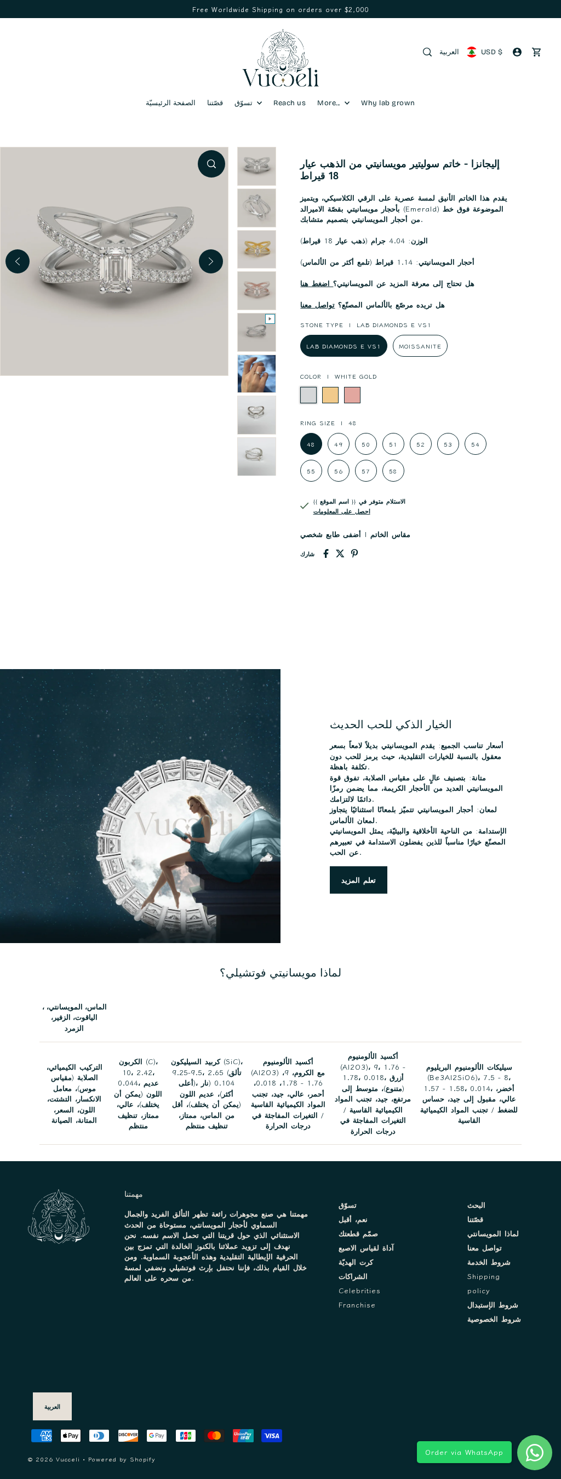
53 (448, 443)
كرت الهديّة (356, 1262)
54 (475, 443)
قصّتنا (475, 1219)
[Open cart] (536, 52)
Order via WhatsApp (464, 1452)
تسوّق (348, 1205)
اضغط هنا (316, 283)
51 (393, 443)
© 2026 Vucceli (54, 1458)
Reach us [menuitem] (289, 103)
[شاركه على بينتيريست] (354, 553)
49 (338, 443)
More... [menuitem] (329, 103)
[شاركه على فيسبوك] (326, 553)
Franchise (357, 1304)
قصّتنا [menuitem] (215, 103)
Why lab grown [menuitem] (388, 103)
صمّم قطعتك (358, 1233)
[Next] (211, 261)
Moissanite (420, 345)
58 (393, 470)
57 (366, 470)
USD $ (491, 52)
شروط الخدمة (489, 1262)
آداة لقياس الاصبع (366, 1247)
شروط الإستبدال (492, 1304)
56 (338, 470)
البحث (476, 1205)
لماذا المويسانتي (493, 1233)
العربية (449, 52)
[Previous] (17, 261)
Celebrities (360, 1290)
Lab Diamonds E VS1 (343, 345)
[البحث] (427, 52)
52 (420, 443)
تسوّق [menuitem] (244, 103)
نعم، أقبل (353, 1219)
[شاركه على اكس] (340, 553)
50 (366, 443)
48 (311, 443)
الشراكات (353, 1276)
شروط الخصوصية (494, 1319)
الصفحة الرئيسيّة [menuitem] (171, 103)
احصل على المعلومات (341, 510)
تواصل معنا (317, 304)
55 (311, 470)
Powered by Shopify (122, 1458)
